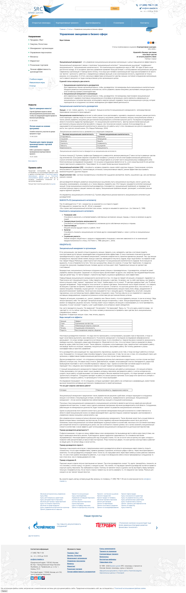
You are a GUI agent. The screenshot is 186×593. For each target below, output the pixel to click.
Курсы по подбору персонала (81, 505)
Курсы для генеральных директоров (51, 498)
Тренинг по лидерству (128, 505)
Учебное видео (36, 79)
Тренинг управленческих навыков (51, 509)
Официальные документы (109, 571)
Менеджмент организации (41, 48)
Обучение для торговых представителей (53, 502)
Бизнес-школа (115, 566)
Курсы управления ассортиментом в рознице (54, 507)
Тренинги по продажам (108, 551)
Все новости (32, 161)
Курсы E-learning (126, 507)
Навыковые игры (37, 82)
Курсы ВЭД (43, 496)
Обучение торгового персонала (107, 500)
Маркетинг (35, 61)
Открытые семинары (41, 23)
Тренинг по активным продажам (107, 505)
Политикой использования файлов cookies (43, 177)
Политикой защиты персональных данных (43, 175)
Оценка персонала (78, 503)
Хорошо (4, 591)
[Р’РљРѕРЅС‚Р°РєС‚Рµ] (148, 43)
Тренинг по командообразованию (108, 507)
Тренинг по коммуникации (80, 494)
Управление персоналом (41, 52)
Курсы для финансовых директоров (132, 500)
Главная (62, 29)
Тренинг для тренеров (104, 502)
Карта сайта (123, 571)
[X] (153, 43)
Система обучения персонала (81, 502)
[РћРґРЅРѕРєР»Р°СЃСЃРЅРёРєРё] (151, 43)
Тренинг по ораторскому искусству (83, 507)
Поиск (115, 8)
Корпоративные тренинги (67, 23)
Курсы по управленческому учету (132, 498)
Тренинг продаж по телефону (106, 498)
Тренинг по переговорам (105, 503)
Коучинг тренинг (77, 500)
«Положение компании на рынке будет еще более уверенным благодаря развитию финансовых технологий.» (135, 525)
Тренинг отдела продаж (128, 494)
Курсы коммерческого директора (132, 496)
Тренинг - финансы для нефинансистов (133, 503)
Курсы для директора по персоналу (51, 500)
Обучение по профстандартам (49, 505)
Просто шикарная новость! (40, 108)
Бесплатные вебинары (108, 559)
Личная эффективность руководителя (40, 70)
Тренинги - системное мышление (107, 494)
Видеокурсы (104, 557)
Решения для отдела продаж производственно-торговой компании (41, 144)
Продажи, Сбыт (36, 40)
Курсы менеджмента (107, 549)
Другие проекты (34, 536)
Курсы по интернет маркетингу (50, 503)
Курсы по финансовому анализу (131, 502)
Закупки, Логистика (38, 44)
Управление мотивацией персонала (83, 498)
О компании (119, 23)
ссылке (53, 184)
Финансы (34, 56)
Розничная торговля (39, 65)
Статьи (32, 86)
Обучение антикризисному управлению (52, 494)
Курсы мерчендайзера (79, 496)
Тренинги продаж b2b (104, 496)
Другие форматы (93, 23)
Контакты (144, 23)
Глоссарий (120, 573)
